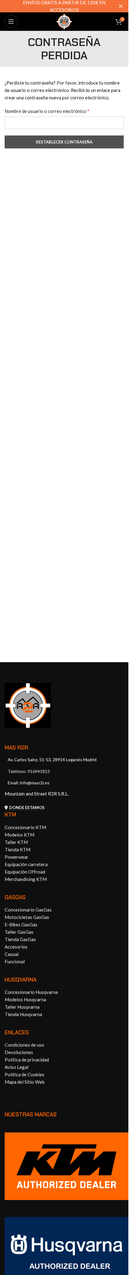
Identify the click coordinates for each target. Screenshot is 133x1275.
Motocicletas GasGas (27, 917)
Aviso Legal (16, 1067)
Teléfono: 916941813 (29, 771)
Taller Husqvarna (22, 1007)
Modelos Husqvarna (25, 999)
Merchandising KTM (26, 879)
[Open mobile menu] (11, 21)
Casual (12, 954)
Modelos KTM (19, 834)
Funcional (15, 961)
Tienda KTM (17, 849)
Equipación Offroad (25, 871)
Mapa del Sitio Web (25, 1082)
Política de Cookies (24, 1074)
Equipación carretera (26, 864)
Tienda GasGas (20, 939)
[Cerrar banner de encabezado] (120, 6)
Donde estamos (27, 807)
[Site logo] (64, 21)
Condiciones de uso (24, 1045)
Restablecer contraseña (64, 141)
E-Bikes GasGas (21, 924)
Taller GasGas (19, 932)
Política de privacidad (27, 1059)
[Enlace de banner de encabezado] (64, 6)
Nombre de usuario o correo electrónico (47, 111)
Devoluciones (19, 1052)
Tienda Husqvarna (23, 1014)
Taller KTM (16, 842)
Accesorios (16, 946)
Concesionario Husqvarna (31, 992)
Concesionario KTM (25, 827)
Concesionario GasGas (28, 909)
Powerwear (16, 857)
